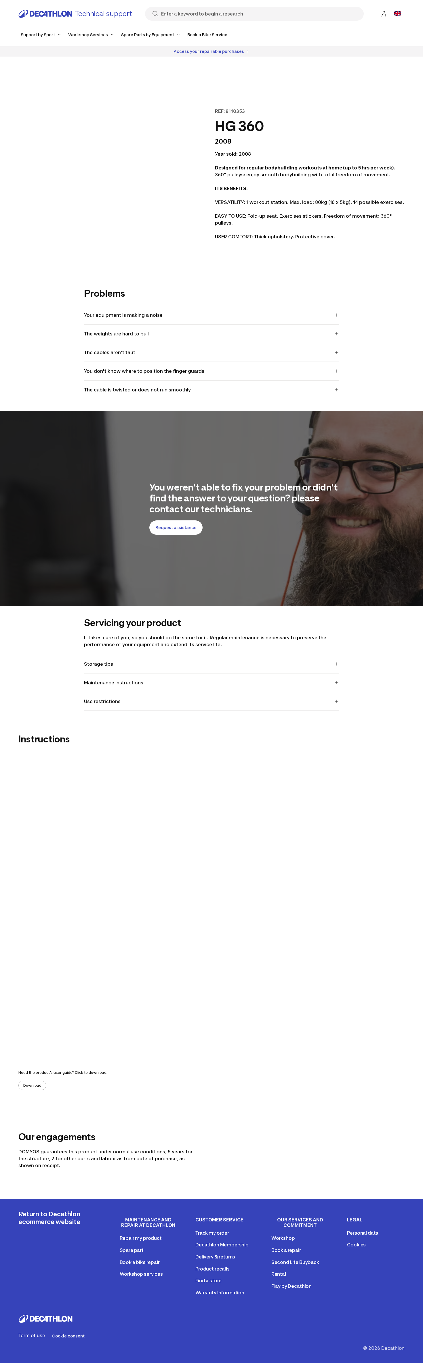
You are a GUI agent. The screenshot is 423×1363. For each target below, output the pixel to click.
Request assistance (176, 527)
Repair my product (141, 1238)
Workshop (283, 1238)
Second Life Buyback (295, 1262)
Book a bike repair (140, 1262)
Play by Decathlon (291, 1286)
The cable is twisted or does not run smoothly (137, 390)
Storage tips (98, 664)
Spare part (132, 1250)
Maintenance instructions (114, 683)
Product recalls (212, 1269)
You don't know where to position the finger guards (144, 371)
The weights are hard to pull (116, 334)
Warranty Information (219, 1293)
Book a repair (286, 1250)
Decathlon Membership (222, 1245)
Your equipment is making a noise (123, 315)
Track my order (212, 1233)
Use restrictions (102, 701)
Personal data (362, 1233)
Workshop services (141, 1274)
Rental (278, 1274)
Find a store (208, 1280)
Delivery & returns (215, 1257)
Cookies (356, 1245)
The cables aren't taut (109, 352)
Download (32, 1085)
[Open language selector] (398, 14)
